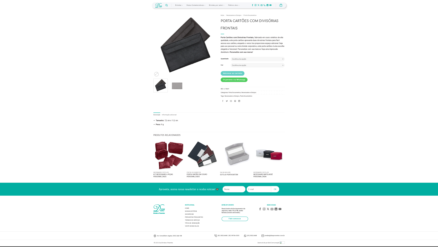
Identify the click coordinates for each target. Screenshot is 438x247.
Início (222, 15)
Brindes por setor (216, 5)
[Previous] (157, 45)
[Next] (213, 45)
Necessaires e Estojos (233, 15)
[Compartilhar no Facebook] (223, 101)
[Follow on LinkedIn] (267, 5)
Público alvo (233, 5)
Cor (222, 65)
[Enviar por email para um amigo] (231, 101)
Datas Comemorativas (195, 5)
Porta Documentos (250, 15)
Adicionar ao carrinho (232, 73)
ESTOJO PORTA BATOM (229, 175)
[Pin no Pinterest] (235, 101)
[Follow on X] (258, 5)
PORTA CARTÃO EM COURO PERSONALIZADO (197, 175)
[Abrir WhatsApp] (432, 241)
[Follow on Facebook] (252, 5)
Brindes (178, 5)
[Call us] (264, 5)
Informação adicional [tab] (169, 115)
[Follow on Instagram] (255, 5)
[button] (167, 5)
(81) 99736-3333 (233, 235)
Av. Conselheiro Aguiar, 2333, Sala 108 (169, 236)
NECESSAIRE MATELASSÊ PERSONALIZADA (263, 175)
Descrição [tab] (156, 115)
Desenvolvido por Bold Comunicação (268, 243)
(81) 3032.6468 (222, 235)
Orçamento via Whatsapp (234, 80)
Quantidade (225, 59)
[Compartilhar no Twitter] (227, 101)
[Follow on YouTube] (270, 5)
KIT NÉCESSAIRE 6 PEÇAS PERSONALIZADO (163, 175)
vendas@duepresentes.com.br (275, 235)
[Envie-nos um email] (261, 5)
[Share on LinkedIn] (239, 101)
